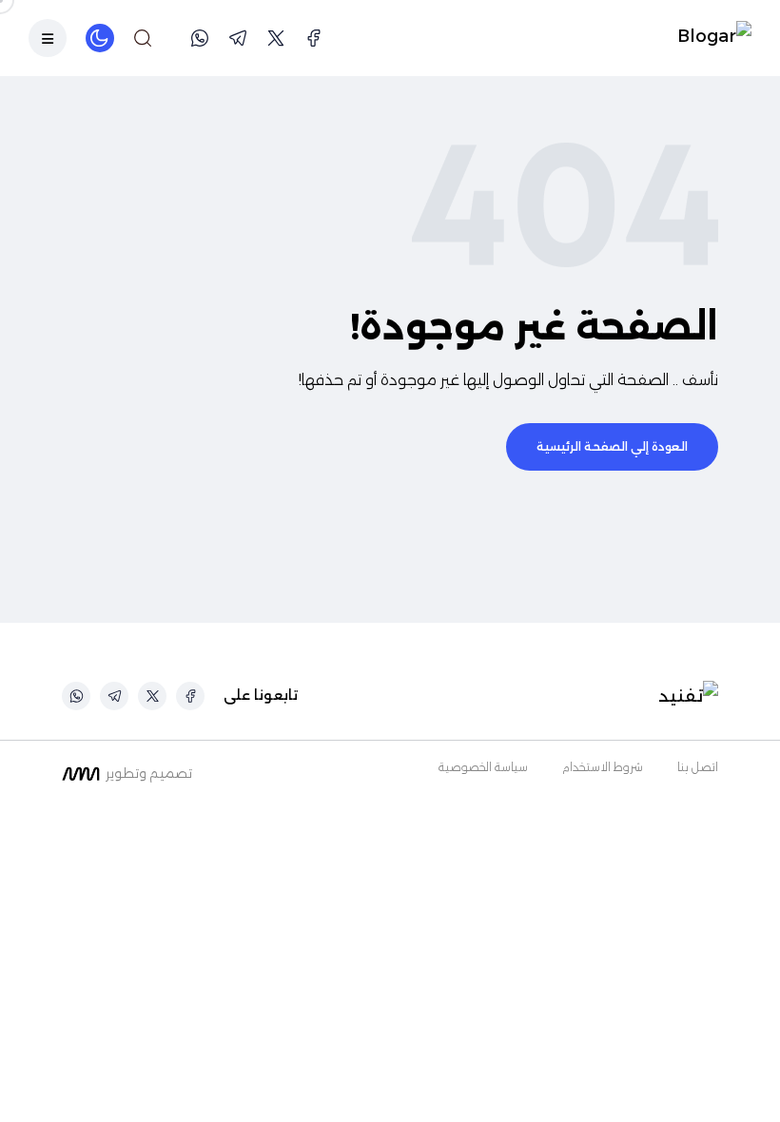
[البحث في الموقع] (142, 38)
